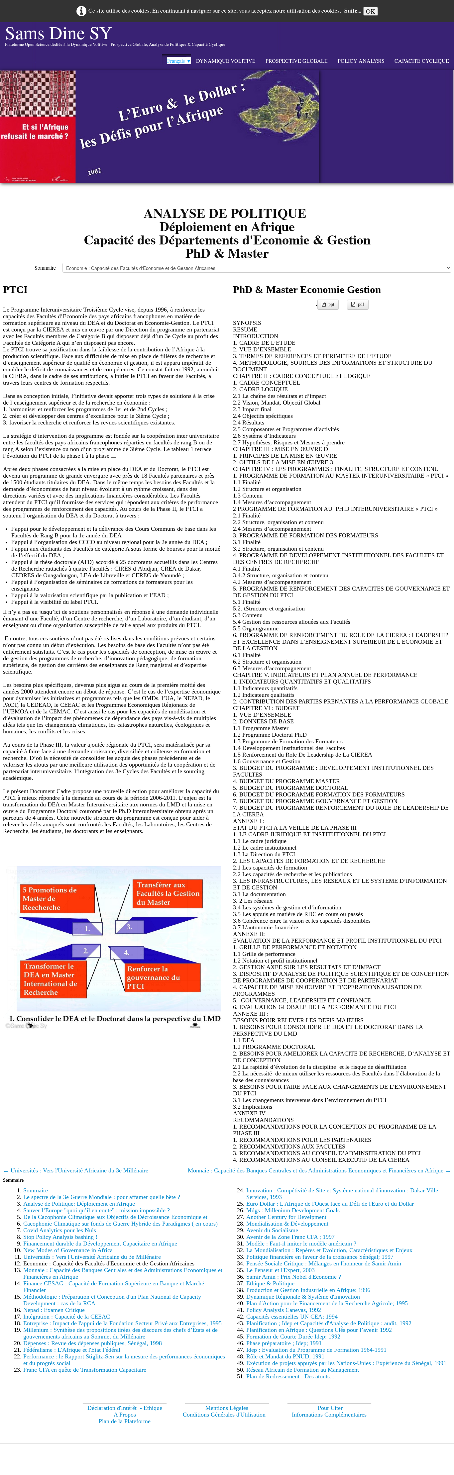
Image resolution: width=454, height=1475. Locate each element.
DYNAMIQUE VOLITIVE (226, 60)
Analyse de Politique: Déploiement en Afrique (79, 1203)
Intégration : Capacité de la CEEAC (66, 1316)
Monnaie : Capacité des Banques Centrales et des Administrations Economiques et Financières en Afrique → (319, 1170)
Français (179, 60)
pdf (361, 304)
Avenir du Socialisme (272, 1230)
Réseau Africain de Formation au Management (302, 1369)
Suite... (352, 10)
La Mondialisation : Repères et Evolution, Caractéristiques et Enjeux (329, 1250)
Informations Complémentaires (329, 1414)
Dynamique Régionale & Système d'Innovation (303, 1296)
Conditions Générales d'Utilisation (224, 1414)
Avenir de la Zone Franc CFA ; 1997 (290, 1237)
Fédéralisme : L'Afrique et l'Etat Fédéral (71, 1349)
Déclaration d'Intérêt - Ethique (124, 1408)
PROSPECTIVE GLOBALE (297, 60)
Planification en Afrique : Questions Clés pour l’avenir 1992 (319, 1330)
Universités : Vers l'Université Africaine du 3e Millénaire (92, 1256)
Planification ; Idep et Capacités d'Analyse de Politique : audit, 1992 (328, 1323)
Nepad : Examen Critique (54, 1310)
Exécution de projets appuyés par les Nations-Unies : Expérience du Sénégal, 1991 (346, 1363)
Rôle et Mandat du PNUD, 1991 (285, 1356)
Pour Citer (330, 1408)
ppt (331, 304)
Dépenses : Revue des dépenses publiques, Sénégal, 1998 (92, 1343)
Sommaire (45, 267)
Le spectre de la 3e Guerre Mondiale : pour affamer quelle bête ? (101, 1197)
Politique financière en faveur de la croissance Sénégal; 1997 (320, 1256)
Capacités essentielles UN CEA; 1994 (292, 1316)
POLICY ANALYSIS (361, 60)
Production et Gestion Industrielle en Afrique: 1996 (308, 1290)
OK (370, 11)
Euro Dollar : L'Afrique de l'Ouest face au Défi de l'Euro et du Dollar (330, 1203)
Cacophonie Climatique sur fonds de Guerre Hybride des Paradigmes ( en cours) (120, 1223)
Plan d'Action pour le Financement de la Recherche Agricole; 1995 (327, 1303)
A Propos (125, 1414)
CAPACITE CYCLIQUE (422, 60)
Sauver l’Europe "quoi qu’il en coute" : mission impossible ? (96, 1210)
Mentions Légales (226, 1408)
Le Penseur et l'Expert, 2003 (280, 1270)
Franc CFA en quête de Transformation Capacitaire (84, 1369)
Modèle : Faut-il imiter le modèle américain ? (301, 1243)
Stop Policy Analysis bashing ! (60, 1237)
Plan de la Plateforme (125, 1421)
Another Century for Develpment (286, 1217)
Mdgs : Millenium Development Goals (293, 1210)
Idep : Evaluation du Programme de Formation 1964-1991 (316, 1349)
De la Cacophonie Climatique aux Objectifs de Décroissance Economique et (115, 1217)
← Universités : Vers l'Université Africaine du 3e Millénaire (75, 1170)
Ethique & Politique (270, 1283)
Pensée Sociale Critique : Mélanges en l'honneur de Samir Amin (323, 1263)
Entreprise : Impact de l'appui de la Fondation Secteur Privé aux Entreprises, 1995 (122, 1323)
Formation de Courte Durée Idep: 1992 (293, 1336)
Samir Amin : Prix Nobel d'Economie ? (293, 1276)
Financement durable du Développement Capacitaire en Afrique (100, 1243)
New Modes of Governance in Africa (68, 1250)
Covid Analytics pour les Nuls (59, 1230)
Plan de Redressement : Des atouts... (290, 1376)
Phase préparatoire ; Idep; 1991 (284, 1343)
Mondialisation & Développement (287, 1223)
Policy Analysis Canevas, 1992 (283, 1310)
